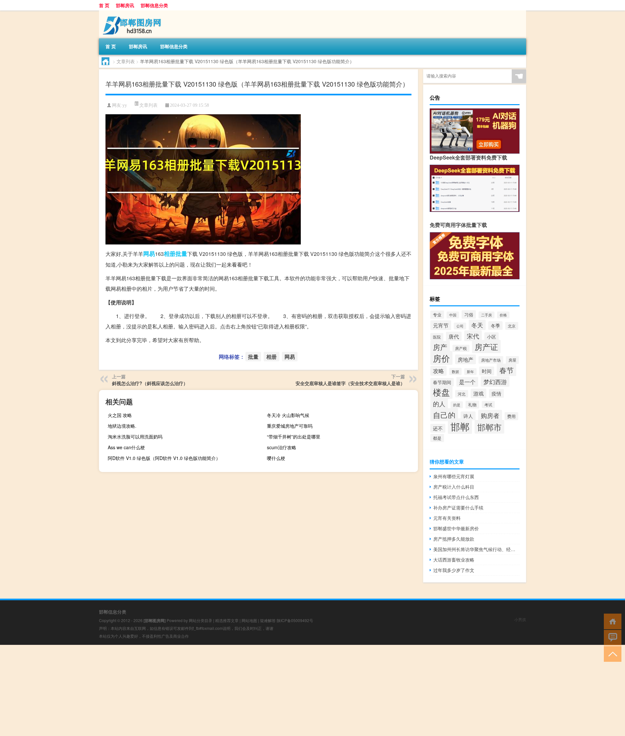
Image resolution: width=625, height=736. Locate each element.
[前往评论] (611, 637)
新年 (470, 371)
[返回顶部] (611, 653)
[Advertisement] (195, 690)
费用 (511, 416)
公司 (460, 326)
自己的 (444, 414)
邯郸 (460, 426)
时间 (487, 371)
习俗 (468, 314)
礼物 (472, 405)
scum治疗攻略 (281, 447)
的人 (439, 403)
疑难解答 (268, 620)
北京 (512, 326)
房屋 (512, 360)
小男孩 (520, 619)
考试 (488, 404)
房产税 (461, 348)
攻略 (438, 371)
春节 (506, 370)
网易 (149, 253)
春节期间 (442, 382)
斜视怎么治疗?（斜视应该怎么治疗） (150, 383)
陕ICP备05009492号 (295, 620)
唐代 (454, 336)
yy (124, 105)
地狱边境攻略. (122, 426)
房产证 (486, 346)
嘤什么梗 (276, 458)
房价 (441, 358)
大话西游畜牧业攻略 (453, 559)
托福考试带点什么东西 (456, 497)
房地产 (465, 359)
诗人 (468, 415)
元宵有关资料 (447, 518)
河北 (461, 393)
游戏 (478, 393)
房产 (440, 347)
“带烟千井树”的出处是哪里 (293, 436)
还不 (438, 428)
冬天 (477, 325)
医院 (437, 337)
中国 (452, 314)
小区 (491, 336)
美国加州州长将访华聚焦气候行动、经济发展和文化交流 (476, 549)
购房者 (490, 415)
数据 (455, 371)
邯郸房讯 (125, 5)
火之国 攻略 (120, 415)
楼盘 (441, 392)
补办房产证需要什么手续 (458, 507)
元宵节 (441, 325)
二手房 (486, 314)
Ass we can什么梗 (126, 447)
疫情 (496, 393)
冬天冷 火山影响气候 (288, 415)
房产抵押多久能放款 (453, 538)
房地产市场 (491, 360)
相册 (169, 253)
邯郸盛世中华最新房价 (456, 528)
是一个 (467, 382)
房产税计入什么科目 (453, 486)
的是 (456, 404)
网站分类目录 (200, 620)
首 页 (104, 5)
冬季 (495, 325)
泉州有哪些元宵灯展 (453, 476)
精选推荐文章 (227, 620)
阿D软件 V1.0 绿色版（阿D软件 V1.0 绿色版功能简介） (164, 458)
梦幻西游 (495, 381)
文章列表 (126, 61)
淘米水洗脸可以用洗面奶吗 (135, 436)
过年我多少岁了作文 (453, 570)
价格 (503, 314)
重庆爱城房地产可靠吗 (289, 426)
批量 (181, 253)
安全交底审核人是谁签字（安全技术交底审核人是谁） (350, 383)
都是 (437, 438)
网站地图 (249, 620)
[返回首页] (611, 621)
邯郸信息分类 (154, 5)
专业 (437, 315)
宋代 (473, 335)
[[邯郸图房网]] (133, 12)
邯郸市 (489, 427)
